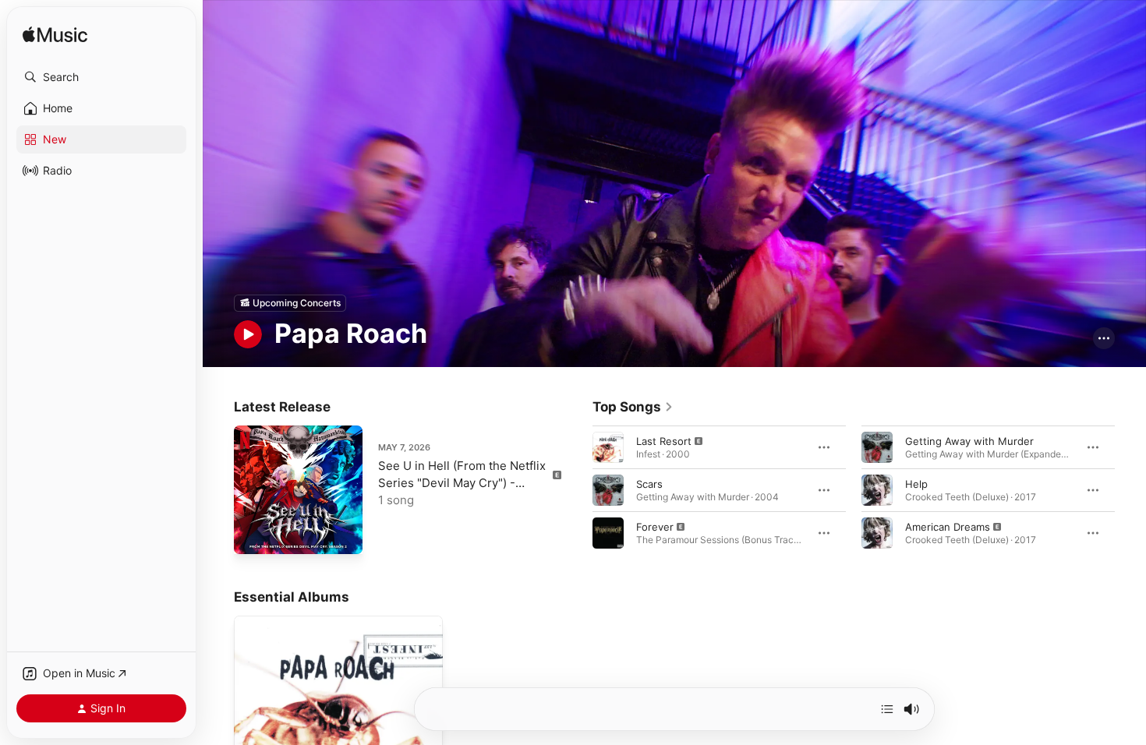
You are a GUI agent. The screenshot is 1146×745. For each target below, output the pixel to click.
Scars (649, 483)
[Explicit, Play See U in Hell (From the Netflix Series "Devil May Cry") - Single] (253, 534)
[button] (101, 77)
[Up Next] (887, 709)
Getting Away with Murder (969, 440)
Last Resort (663, 440)
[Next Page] (1130, 489)
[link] (633, 406)
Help (916, 483)
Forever (655, 526)
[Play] (248, 334)
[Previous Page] (577, 489)
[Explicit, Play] (608, 446)
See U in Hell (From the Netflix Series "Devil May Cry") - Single (462, 482)
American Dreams (947, 526)
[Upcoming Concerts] (290, 303)
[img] (55, 35)
